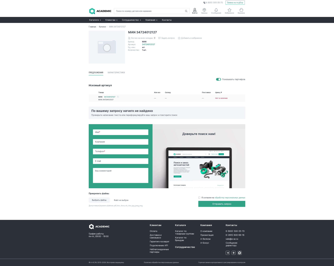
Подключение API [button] (159, 245)
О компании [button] (206, 231)
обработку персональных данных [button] (230, 197)
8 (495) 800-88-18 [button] (235, 235)
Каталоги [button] (94, 20)
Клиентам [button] (110, 20)
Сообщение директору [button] (231, 244)
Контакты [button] (167, 20)
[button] (213, 2)
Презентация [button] (206, 235)
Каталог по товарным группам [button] (184, 232)
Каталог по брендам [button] (181, 239)
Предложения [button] (96, 72)
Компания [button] (150, 20)
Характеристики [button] (116, 72)
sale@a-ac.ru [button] (232, 239)
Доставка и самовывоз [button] (156, 236)
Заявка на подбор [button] (235, 2)
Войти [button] (194, 13)
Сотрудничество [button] (130, 20)
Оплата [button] (153, 231)
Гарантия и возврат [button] (159, 241)
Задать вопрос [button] (168, 38)
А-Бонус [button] (204, 243)
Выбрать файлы (99, 200)
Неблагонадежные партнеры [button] (159, 250)
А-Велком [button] (205, 239)
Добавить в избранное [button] (191, 38)
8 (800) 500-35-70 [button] (235, 231)
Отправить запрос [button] (221, 204)
